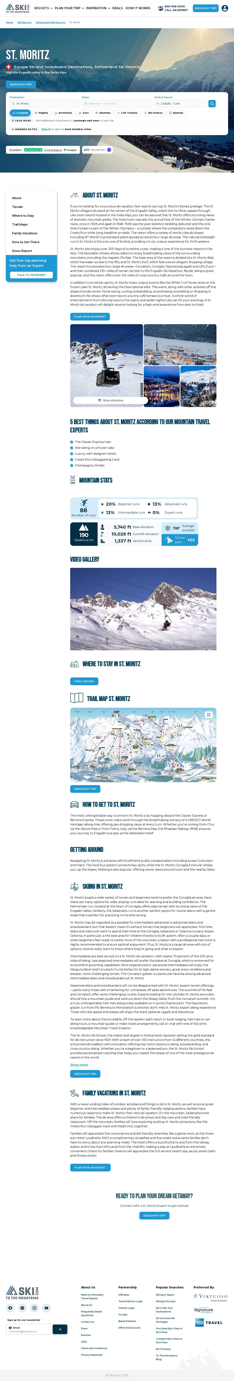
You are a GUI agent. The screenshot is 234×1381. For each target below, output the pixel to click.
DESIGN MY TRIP (85, 789)
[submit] (60, 1329)
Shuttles (105, 112)
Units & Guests (163, 97)
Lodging (22, 112)
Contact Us (87, 1321)
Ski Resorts (24, 22)
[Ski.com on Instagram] (34, 1308)
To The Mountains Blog (166, 1357)
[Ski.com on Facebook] (10, 1308)
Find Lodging (84, 681)
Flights (43, 112)
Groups (122, 1314)
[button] (106, 365)
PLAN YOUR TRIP (67, 8)
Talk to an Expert (31, 275)
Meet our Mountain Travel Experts (92, 1296)
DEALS (117, 8)
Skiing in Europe (166, 1301)
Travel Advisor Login (130, 1301)
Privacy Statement (92, 1354)
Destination (17, 97)
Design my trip (206, 8)
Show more (79, 1065)
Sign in (46, 129)
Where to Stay (23, 215)
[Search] (212, 103)
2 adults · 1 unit (170, 103)
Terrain (17, 207)
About (16, 198)
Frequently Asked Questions (91, 1313)
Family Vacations (24, 233)
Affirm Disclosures (129, 1327)
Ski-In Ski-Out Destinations (164, 1310)
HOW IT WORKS (138, 8)
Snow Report (22, 251)
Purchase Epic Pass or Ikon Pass (169, 1330)
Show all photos (113, 400)
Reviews (86, 1335)
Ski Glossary (163, 1349)
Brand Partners (127, 1321)
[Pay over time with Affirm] (97, 150)
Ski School (155, 112)
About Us (86, 1305)
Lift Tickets (129, 112)
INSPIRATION (96, 8)
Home (9, 22)
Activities (65, 112)
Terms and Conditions (94, 1348)
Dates (85, 97)
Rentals (178, 112)
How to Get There (25, 242)
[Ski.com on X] (22, 1308)
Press (84, 1328)
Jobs (84, 1341)
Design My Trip (21, 84)
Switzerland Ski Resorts (50, 22)
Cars (86, 112)
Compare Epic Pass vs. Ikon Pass (169, 1340)
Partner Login (126, 1308)
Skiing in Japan (165, 1294)
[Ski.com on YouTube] (46, 1308)
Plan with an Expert (90, 316)
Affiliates (123, 1294)
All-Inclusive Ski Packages (165, 1320)
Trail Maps (20, 224)
